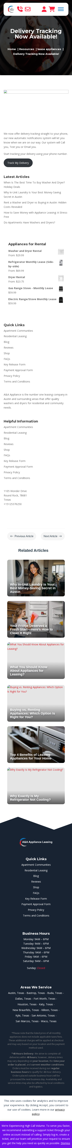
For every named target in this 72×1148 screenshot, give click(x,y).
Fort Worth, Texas (44, 998)
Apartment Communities (18, 330)
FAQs (7, 359)
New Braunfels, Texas (26, 1010)
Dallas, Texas (23, 998)
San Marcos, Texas (27, 1021)
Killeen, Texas (49, 1010)
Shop (7, 353)
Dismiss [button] (65, 1143)
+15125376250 (13, 504)
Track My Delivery (18, 163)
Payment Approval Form (18, 370)
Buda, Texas (54, 993)
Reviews (8, 347)
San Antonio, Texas (43, 1015)
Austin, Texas (16, 993)
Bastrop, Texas (36, 993)
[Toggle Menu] (61, 9)
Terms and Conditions (17, 381)
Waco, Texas (48, 1021)
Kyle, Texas (22, 1015)
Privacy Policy (12, 376)
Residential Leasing (15, 336)
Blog (6, 342)
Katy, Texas (46, 1004)
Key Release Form (14, 364)
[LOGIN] (44, 9)
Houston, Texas (27, 1004)
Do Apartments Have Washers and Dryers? (29, 222)
